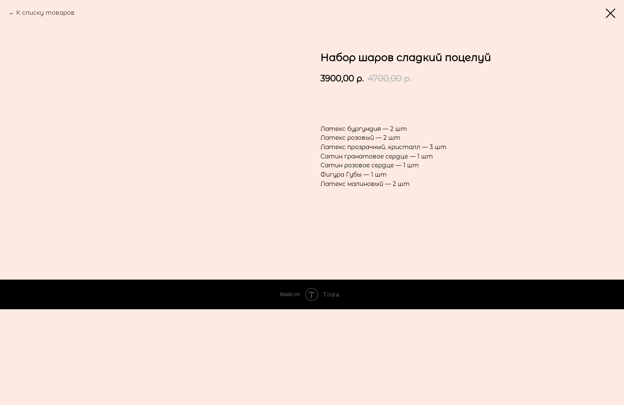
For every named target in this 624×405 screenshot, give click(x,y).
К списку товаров (45, 13)
